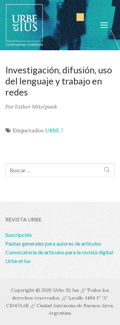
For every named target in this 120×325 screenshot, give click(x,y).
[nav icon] (104, 25)
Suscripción (18, 235)
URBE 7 (54, 130)
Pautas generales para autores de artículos (53, 243)
